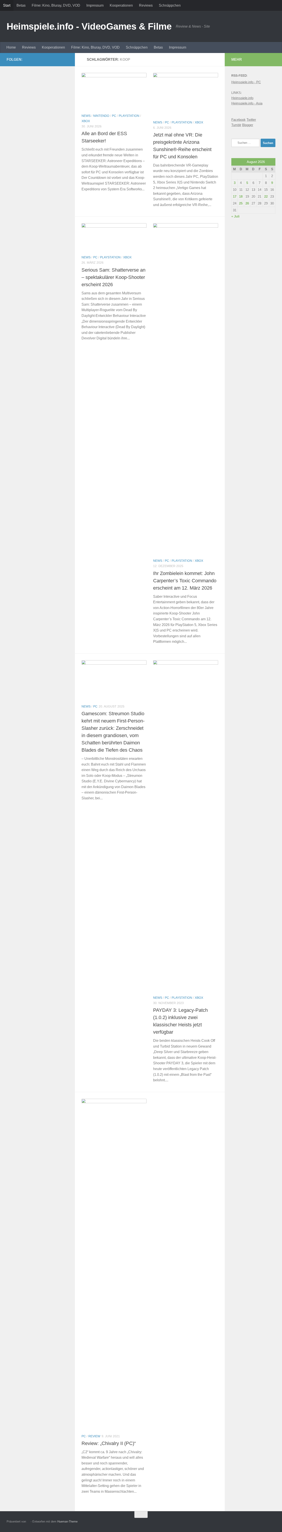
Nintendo (101, 115)
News (86, 115)
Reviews (146, 5)
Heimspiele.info (242, 98)
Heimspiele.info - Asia (246, 103)
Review (94, 1436)
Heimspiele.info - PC (246, 82)
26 (247, 203)
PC (114, 115)
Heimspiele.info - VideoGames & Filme (89, 26)
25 (241, 203)
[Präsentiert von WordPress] (28, 1521)
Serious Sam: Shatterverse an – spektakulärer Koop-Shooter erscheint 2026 (113, 277)
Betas (21, 5)
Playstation (129, 115)
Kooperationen (121, 5)
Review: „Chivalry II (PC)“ (109, 1443)
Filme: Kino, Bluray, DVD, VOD (56, 5)
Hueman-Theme (67, 1521)
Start (6, 5)
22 (266, 196)
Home (11, 47)
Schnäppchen (170, 5)
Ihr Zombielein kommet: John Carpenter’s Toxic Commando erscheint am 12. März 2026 (184, 581)
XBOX (86, 121)
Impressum (95, 5)
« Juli (235, 216)
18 (241, 196)
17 (234, 196)
